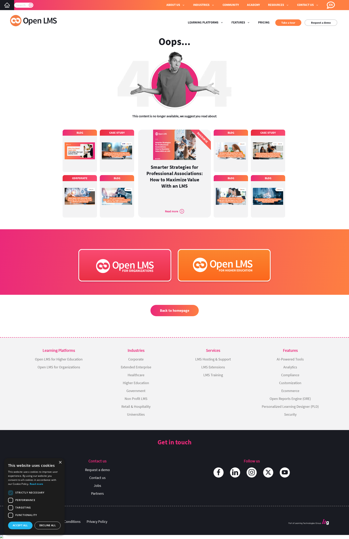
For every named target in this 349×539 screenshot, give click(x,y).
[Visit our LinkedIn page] (235, 472)
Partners (97, 493)
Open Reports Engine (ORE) (290, 398)
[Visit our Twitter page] (268, 472)
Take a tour (288, 22)
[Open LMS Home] (7, 5)
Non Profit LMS (136, 398)
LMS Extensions (213, 367)
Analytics (290, 367)
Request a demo (321, 22)
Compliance (290, 375)
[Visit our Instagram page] (252, 472)
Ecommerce (290, 390)
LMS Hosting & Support (213, 359)
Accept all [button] (20, 525)
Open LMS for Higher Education (59, 359)
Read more (36, 484)
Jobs (97, 485)
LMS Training (213, 375)
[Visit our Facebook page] (218, 472)
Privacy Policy (97, 521)
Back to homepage (174, 310)
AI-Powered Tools (290, 359)
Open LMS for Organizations (59, 367)
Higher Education (136, 382)
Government (135, 390)
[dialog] (34, 496)
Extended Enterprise (136, 367)
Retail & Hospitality (135, 406)
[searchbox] (23, 5)
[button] (175, 5)
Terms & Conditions (66, 521)
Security (290, 414)
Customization (290, 382)
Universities (136, 414)
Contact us (97, 477)
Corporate (136, 359)
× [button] (60, 462)
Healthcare (136, 375)
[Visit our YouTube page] (285, 472)
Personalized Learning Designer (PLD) (290, 406)
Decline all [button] (47, 525)
